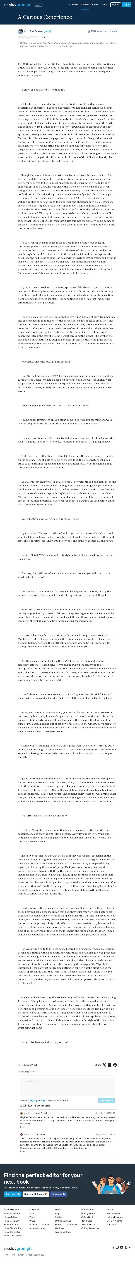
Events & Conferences (66, 1224)
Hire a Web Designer (13, 1235)
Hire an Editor (10, 1217)
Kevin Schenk (41, 1113)
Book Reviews (113, 1213)
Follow (47, 31)
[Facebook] (125, 1247)
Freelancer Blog (63, 1232)
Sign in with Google (34, 1194)
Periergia (67, 46)
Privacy (20, 1255)
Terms (12, 1255)
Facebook (57, 1194)
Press (32, 1221)
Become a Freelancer (39, 1224)
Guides (58, 1217)
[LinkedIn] (121, 1247)
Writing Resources (90, 1228)
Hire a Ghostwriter (13, 1228)
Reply (22, 1127)
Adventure (33, 38)
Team (32, 1217)
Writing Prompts (115, 1217)
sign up (34, 1100)
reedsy (18, 4)
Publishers (112, 1224)
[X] (113, 1247)
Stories (85, 4)
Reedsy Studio (88, 1213)
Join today (11, 1194)
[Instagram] (117, 1247)
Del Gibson (40, 1134)
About (32, 1213)
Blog (57, 1213)
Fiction (44, 38)
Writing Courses (63, 1221)
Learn (95, 4)
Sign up (115, 5)
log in (43, 1100)
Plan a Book (86, 1221)
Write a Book (87, 1217)
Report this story (26, 1072)
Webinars (59, 1228)
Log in (126, 5)
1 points (30, 1113)
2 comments (110, 31)
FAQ (6, 1255)
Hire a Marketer (11, 1224)
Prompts (73, 4)
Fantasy (22, 38)
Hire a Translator (12, 1232)
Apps (37, 5)
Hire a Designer (11, 1221)
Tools (104, 4)
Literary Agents (114, 1221)
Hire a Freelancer (12, 1213)
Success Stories (37, 1228)
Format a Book (88, 1224)
